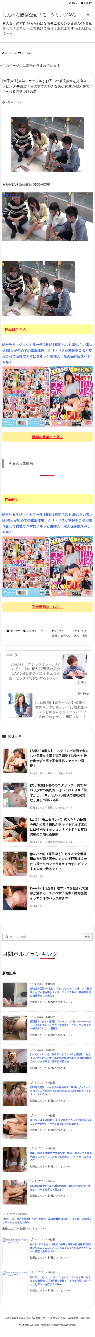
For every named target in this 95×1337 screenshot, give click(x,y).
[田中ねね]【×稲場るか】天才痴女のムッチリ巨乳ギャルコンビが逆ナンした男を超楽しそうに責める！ (61, 1122)
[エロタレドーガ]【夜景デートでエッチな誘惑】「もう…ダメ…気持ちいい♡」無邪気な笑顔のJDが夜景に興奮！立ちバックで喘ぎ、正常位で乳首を (61, 1058)
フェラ (44, 631)
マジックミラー (59, 631)
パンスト (32, 631)
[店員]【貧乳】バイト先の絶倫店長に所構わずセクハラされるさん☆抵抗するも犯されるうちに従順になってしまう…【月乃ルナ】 (60, 1091)
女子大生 (26, 53)
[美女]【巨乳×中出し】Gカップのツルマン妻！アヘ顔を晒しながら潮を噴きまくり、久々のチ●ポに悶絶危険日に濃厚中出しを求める (61, 992)
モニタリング (79, 631)
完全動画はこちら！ (47, 607)
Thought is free (68, 1324)
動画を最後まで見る (47, 437)
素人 (76, 635)
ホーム (8, 53)
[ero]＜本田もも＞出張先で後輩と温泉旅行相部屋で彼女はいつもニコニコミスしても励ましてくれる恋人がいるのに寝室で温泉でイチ (61, 1248)
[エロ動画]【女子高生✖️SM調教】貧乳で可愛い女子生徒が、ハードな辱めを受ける (60, 1187)
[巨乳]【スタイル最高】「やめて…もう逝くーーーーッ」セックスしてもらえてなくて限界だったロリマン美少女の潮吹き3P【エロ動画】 (61, 1025)
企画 (54, 635)
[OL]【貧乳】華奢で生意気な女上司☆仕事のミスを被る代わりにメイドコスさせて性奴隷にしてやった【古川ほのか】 (61, 1156)
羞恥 (85, 635)
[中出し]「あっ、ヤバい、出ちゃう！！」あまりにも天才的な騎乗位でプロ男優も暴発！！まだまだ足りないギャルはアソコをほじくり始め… (60, 1281)
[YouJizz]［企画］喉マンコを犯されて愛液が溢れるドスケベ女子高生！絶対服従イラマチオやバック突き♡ (59, 893)
